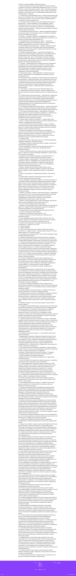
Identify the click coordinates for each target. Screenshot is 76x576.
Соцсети (55, 562)
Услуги (40, 563)
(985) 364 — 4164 (42, 569)
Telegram (59, 562)
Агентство (41, 564)
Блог (39, 565)
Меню (36, 562)
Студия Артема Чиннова (71, 574)
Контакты (40, 566)
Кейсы (40, 562)
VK (57, 563)
